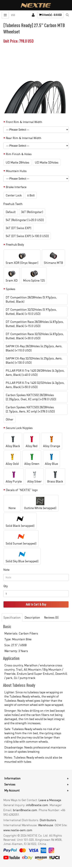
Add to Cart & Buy (36, 604)
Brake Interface (16, 187)
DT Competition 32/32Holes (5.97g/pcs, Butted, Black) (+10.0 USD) (31, 311)
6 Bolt (31, 195)
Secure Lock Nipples (19, 428)
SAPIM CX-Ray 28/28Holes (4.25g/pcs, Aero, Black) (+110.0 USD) (34, 348)
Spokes (10, 289)
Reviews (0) (51, 617)
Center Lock (14, 195)
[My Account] (33, 15)
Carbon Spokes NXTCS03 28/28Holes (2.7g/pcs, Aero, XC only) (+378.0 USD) (30, 409)
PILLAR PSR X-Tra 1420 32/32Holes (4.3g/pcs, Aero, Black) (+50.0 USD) (35, 385)
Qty (5, 586)
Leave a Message (50, 800)
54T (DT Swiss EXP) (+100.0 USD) (27, 236)
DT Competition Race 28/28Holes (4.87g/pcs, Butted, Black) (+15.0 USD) (35, 324)
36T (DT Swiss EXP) (18, 228)
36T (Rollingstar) (32, 212)
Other (9, 419)
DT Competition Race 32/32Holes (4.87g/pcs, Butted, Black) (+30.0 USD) (35, 336)
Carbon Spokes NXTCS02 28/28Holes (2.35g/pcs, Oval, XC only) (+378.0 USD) (31, 397)
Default (11, 212)
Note (6, 569)
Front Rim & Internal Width (24, 122)
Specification (12, 617)
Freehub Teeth (13, 204)
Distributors (48, 820)
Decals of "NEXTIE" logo (22, 490)
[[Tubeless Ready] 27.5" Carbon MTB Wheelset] (35, 81)
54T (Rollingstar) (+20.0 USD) (25, 220)
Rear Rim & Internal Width (23, 138)
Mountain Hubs (16, 171)
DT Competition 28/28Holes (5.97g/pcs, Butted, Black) (31, 299)
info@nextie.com (37, 805)
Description (32, 617)
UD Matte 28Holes (17, 162)
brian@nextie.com (25, 810)
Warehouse (45, 825)
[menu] (5, 15)
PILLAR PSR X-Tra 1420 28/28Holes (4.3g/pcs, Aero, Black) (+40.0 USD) (35, 372)
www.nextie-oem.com (17, 830)
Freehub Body (15, 244)
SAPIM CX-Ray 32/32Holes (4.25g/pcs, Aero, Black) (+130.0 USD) (34, 360)
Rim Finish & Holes (19, 154)
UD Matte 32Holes (46, 162)
